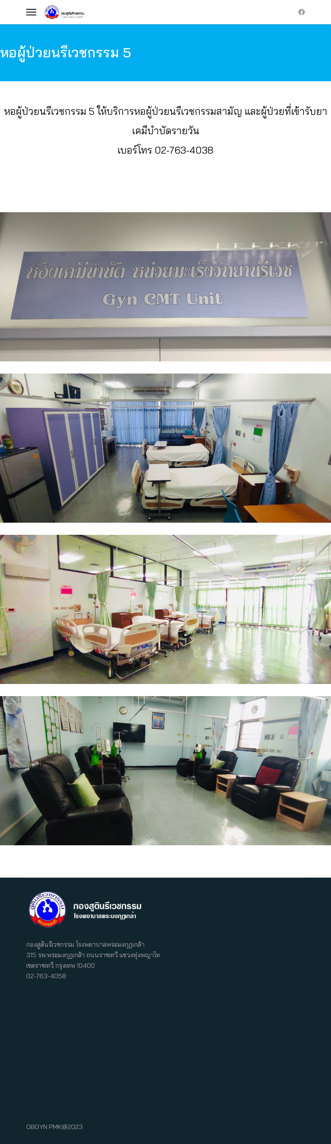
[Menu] (31, 12)
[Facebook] (301, 12)
